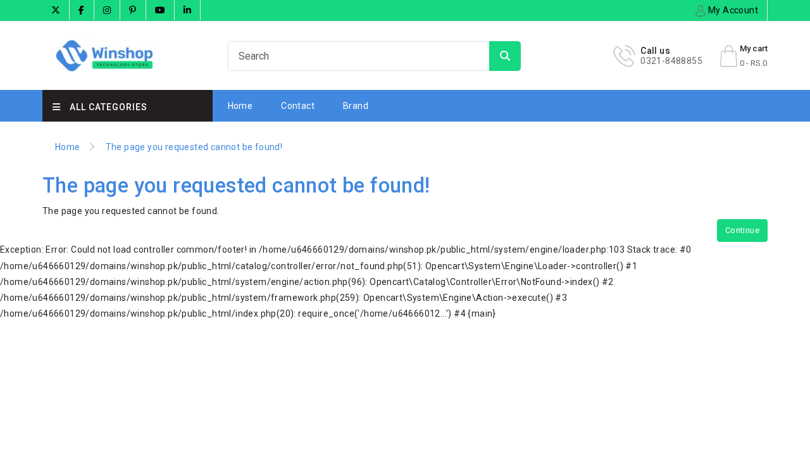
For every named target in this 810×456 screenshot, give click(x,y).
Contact (298, 106)
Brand (355, 106)
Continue (742, 230)
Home (240, 106)
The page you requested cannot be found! (194, 147)
